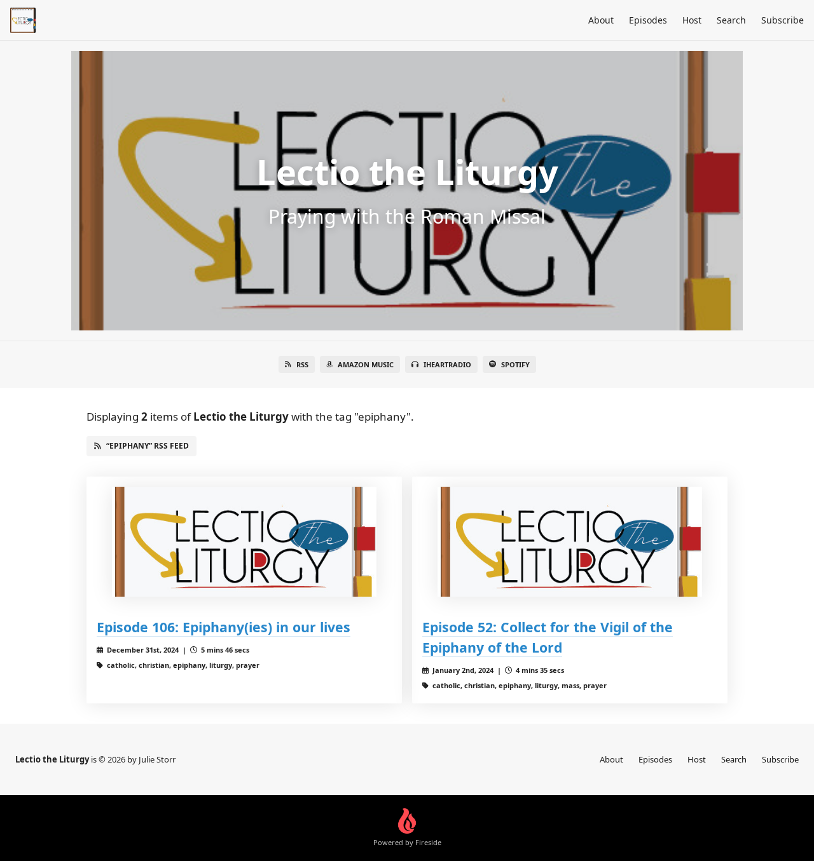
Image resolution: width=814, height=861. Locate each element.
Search (731, 20)
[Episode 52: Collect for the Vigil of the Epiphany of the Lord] (570, 542)
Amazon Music (366, 364)
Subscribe (782, 20)
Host (691, 20)
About (601, 20)
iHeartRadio (447, 364)
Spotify (515, 364)
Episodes (648, 20)
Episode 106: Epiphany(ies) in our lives (223, 627)
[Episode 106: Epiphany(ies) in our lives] (244, 542)
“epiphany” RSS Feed (147, 445)
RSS (302, 364)
